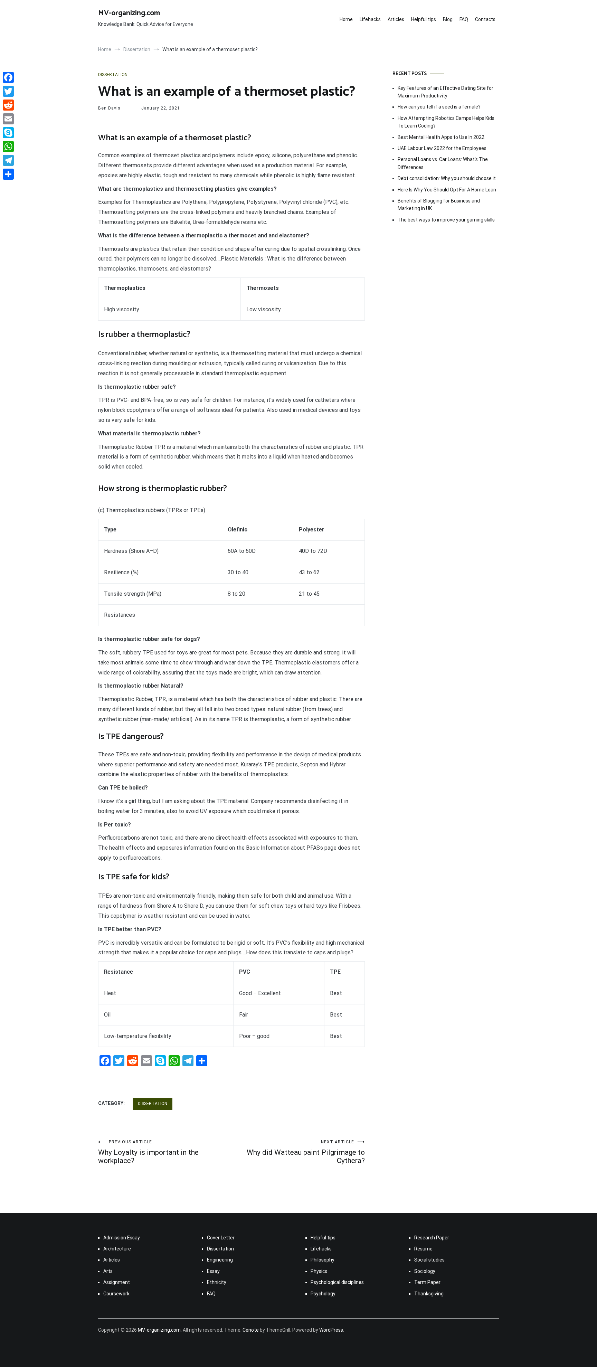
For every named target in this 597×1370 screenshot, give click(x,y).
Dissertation (112, 74)
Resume (423, 1248)
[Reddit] (8, 105)
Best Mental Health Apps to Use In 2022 (441, 137)
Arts (108, 1271)
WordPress (331, 1330)
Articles (396, 19)
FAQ (463, 19)
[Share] (8, 174)
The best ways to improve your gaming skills (446, 220)
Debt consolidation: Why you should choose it (447, 178)
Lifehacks (370, 19)
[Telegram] (8, 160)
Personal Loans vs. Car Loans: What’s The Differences (443, 163)
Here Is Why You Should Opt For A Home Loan (447, 189)
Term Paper (427, 1282)
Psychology (323, 1293)
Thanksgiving (429, 1293)
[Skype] (8, 133)
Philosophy (322, 1260)
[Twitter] (8, 91)
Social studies (429, 1260)
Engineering (220, 1260)
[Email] (8, 119)
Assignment (116, 1282)
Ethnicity (216, 1282)
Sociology (424, 1271)
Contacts (485, 19)
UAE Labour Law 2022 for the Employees (442, 148)
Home (346, 19)
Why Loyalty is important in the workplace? (148, 1152)
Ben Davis (109, 108)
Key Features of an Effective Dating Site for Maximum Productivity (445, 91)
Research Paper (431, 1237)
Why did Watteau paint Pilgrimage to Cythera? (306, 1152)
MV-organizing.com (129, 13)
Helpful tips (423, 19)
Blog (448, 19)
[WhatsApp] (8, 146)
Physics (319, 1271)
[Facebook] (8, 77)
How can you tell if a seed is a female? (439, 107)
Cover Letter (221, 1237)
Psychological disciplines (337, 1282)
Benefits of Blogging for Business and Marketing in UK (439, 204)
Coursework (116, 1293)
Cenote (251, 1330)
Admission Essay (121, 1237)
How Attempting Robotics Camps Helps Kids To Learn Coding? (446, 122)
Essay (213, 1271)
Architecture (117, 1248)
